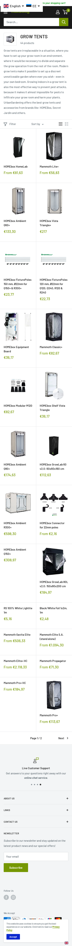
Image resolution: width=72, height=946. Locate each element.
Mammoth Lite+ (49, 166)
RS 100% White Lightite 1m (18, 610)
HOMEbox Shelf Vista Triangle (52, 408)
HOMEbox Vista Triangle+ (49, 223)
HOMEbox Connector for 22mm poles (52, 525)
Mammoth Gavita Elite (17, 634)
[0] (65, 12)
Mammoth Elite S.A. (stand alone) (52, 636)
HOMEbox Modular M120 (18, 405)
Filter (12, 124)
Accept (13, 936)
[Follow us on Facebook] (6, 897)
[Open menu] (5, 12)
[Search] (63, 22)
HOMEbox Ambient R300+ (15, 525)
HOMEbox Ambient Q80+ (15, 466)
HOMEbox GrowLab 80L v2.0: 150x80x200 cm (54, 584)
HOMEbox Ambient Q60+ (15, 223)
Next (61, 738)
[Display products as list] (66, 124)
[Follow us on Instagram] (13, 897)
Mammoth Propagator (53, 660)
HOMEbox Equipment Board (16, 349)
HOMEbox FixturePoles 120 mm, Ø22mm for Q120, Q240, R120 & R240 (53, 286)
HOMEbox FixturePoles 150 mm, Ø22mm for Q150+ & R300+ (17, 284)
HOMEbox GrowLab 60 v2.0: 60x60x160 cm (53, 466)
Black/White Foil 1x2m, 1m (53, 610)
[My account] (58, 12)
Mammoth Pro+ (49, 715)
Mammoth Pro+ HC (15, 682)
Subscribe (16, 867)
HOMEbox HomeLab (16, 166)
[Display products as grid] (60, 124)
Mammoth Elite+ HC (15, 660)
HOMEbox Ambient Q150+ (15, 551)
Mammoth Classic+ (51, 347)
